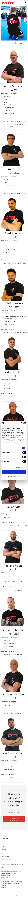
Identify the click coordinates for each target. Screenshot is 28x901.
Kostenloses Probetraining (9, 862)
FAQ (2, 843)
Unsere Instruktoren (7, 859)
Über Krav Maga (5, 856)
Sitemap (3, 846)
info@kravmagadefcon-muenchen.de (12, 864)
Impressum (4, 838)
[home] (7, 2)
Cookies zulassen (14, 472)
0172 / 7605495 (5, 867)
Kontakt (3, 849)
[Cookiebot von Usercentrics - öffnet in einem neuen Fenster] (20, 423)
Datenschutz (5, 841)
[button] (26, 3)
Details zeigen (19, 467)
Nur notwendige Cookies (14, 476)
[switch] (24, 452)
